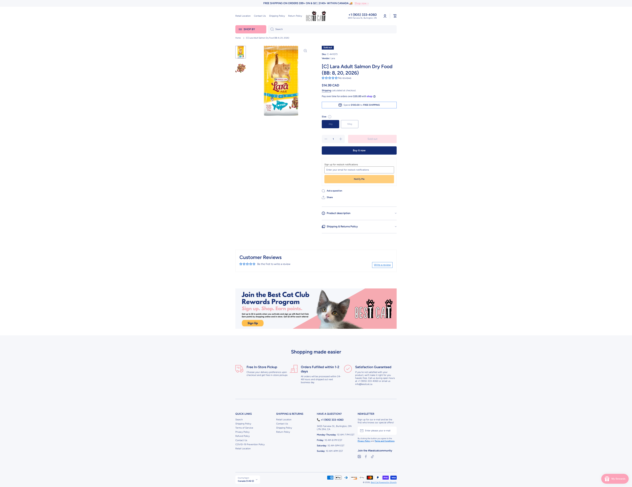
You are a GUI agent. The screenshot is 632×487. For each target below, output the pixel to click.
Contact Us (241, 440)
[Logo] (316, 16)
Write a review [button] (382, 264)
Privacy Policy (242, 432)
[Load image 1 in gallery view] (240, 52)
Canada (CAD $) (246, 481)
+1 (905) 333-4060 (362, 15)
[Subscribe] (392, 431)
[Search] (271, 29)
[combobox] (332, 29)
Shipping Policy (243, 423)
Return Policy (283, 432)
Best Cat (375, 482)
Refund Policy (242, 436)
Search (239, 419)
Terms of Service (244, 427)
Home (238, 38)
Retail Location (243, 448)
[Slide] (329, 116)
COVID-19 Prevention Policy (250, 444)
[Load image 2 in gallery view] (240, 66)
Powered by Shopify (388, 482)
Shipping (326, 90)
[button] (395, 16)
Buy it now (359, 150)
